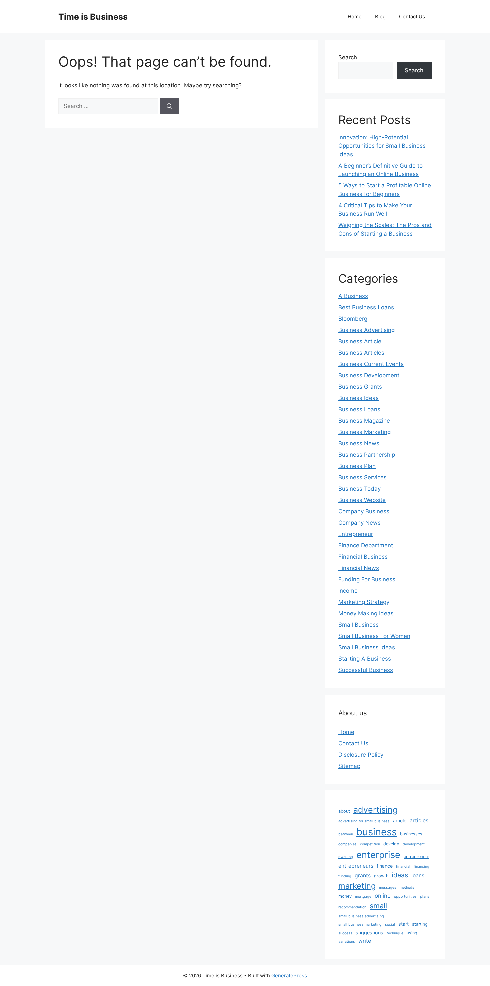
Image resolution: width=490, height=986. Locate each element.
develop (391, 843)
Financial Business (363, 556)
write (364, 941)
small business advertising (361, 916)
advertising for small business (364, 821)
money (345, 896)
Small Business (358, 624)
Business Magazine (364, 420)
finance (385, 866)
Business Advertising (366, 330)
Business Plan (357, 466)
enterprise (378, 854)
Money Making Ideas (366, 613)
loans (417, 875)
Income (348, 590)
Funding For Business (366, 579)
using (412, 932)
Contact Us (412, 16)
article (399, 820)
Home (355, 16)
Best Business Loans (366, 307)
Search (347, 57)
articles (419, 820)
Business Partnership (366, 454)
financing (421, 866)
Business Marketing (364, 432)
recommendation (352, 907)
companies (347, 844)
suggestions (369, 932)
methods (407, 887)
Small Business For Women (374, 636)
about (344, 811)
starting (420, 924)
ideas (400, 875)
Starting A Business (364, 658)
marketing (357, 886)
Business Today (359, 488)
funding (344, 876)
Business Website (362, 500)
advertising (375, 810)
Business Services (362, 477)
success (345, 933)
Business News (358, 443)
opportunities (405, 896)
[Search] (169, 106)
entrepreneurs (355, 866)
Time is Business (93, 17)
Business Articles (361, 352)
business (376, 832)
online (383, 895)
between (345, 834)
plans (424, 896)
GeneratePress (289, 975)
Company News (359, 522)
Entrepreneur (355, 534)
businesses (411, 833)
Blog (380, 16)
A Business (353, 296)
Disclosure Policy (360, 754)
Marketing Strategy (363, 602)
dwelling (345, 857)
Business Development (368, 375)
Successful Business (365, 670)
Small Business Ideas (366, 647)
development (414, 844)
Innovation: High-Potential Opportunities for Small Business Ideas (382, 146)
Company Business (363, 511)
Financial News (358, 568)
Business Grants (360, 386)
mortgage (363, 896)
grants (363, 875)
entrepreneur (416, 856)
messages (387, 887)
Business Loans (359, 409)
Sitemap (349, 766)
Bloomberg (352, 318)
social (390, 924)
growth (381, 875)
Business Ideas (358, 398)
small (378, 905)
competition (370, 844)
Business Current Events (371, 364)
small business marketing (360, 924)
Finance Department (365, 545)
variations (346, 941)
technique (395, 933)
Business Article (359, 341)
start (403, 924)
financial (403, 866)
